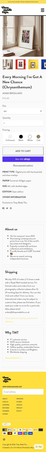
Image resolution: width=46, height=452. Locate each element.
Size (4, 106)
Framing (6, 129)
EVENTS (5, 414)
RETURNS (5, 408)
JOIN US (5, 402)
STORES (19, 402)
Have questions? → (13, 357)
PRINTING (19, 399)
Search (19, 405)
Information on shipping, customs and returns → (21, 319)
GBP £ (5, 424)
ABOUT (4, 399)
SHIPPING (5, 405)
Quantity (6, 118)
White (30, 140)
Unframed (10, 140)
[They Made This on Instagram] (4, 439)
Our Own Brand (16, 447)
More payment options (23, 165)
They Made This (21, 444)
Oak (38, 140)
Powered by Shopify (29, 447)
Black (21, 140)
